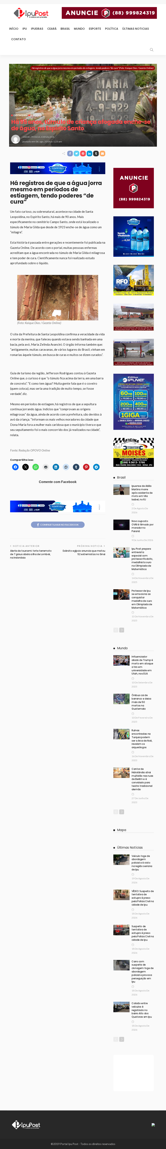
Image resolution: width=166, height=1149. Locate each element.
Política (111, 29)
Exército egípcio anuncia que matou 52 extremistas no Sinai (84, 552)
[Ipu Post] (26, 1124)
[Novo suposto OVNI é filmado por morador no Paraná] (121, 525)
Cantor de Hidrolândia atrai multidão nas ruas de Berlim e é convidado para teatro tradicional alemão (142, 779)
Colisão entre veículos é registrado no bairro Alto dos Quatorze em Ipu (142, 1010)
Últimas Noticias (135, 29)
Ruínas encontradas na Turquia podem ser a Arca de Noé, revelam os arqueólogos (142, 739)
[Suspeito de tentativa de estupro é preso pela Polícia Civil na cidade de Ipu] (121, 930)
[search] (151, 49)
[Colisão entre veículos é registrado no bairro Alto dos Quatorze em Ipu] (121, 1007)
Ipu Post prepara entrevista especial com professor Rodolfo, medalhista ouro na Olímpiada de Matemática (142, 559)
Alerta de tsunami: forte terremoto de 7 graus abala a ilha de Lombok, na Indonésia (31, 554)
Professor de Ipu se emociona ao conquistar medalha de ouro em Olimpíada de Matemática (142, 599)
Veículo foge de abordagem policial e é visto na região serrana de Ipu (142, 862)
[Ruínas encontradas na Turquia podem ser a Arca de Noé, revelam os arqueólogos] (121, 734)
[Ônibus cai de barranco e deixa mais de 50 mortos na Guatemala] (121, 699)
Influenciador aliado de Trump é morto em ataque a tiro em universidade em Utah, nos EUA (142, 665)
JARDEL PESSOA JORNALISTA (38, 136)
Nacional (37, 115)
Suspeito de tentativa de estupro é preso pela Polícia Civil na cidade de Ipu (143, 933)
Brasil (65, 29)
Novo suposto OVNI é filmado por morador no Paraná (142, 526)
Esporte (95, 29)
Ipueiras (37, 29)
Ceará (51, 29)
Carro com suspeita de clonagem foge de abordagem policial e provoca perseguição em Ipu (142, 972)
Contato (18, 39)
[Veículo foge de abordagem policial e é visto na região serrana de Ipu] (121, 859)
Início (13, 29)
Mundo (79, 29)
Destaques (20, 115)
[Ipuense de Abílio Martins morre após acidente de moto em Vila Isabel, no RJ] (121, 489)
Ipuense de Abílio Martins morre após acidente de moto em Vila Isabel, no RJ (142, 492)
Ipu (24, 29)
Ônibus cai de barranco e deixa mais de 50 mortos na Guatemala (141, 701)
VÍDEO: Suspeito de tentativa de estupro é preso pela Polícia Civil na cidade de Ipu (143, 897)
